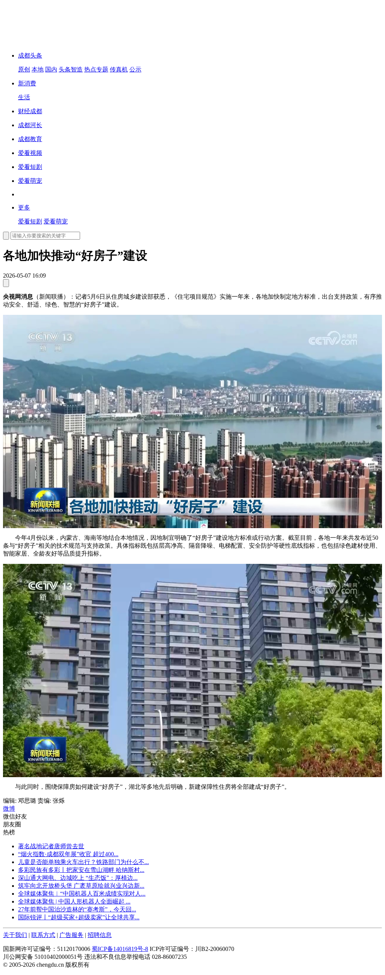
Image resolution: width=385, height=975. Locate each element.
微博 (9, 808)
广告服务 (71, 935)
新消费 (27, 83)
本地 (38, 69)
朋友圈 (12, 824)
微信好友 (15, 816)
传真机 (119, 69)
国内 (51, 69)
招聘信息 (100, 935)
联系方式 (43, 935)
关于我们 (15, 935)
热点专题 (96, 69)
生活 (24, 97)
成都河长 (30, 125)
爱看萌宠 (30, 181)
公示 (135, 69)
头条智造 (71, 69)
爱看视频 (30, 153)
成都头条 (30, 55)
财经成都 (30, 111)
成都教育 (30, 139)
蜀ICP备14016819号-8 (120, 949)
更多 (24, 207)
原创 (24, 69)
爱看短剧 (30, 167)
